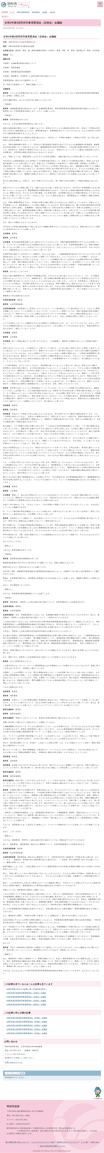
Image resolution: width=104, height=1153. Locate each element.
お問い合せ (94, 1142)
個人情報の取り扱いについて (17, 1142)
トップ (12, 12)
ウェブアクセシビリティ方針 (42, 1142)
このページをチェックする (12, 1073)
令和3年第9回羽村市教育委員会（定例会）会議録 (26, 997)
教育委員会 (36, 12)
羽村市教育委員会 (23, 12)
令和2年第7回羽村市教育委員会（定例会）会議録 (26, 993)
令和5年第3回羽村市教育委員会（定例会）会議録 (26, 1000)
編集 (23, 1073)
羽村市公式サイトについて (67, 1142)
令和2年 (52, 12)
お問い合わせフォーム (14, 1062)
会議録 (44, 12)
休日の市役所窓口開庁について (52, 1146)
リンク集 (84, 1142)
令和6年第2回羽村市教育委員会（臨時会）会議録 (26, 1004)
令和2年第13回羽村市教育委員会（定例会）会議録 (26, 1029)
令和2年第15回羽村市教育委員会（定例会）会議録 (26, 1022)
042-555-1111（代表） (21, 1115)
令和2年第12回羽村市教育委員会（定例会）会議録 (26, 1033)
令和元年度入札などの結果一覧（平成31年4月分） (26, 989)
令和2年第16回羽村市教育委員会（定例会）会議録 (26, 1018)
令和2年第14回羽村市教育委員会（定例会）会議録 (26, 1025)
